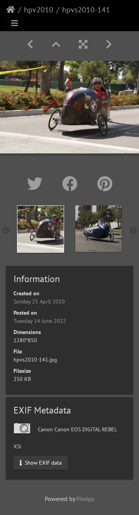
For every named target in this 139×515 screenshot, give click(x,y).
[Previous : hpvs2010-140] (30, 44)
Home (10, 10)
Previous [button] (6, 230)
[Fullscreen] (83, 44)
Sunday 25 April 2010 (39, 301)
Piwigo (85, 499)
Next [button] (133, 230)
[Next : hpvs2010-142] (109, 44)
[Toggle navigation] (14, 23)
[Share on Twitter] (36, 184)
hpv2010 (38, 10)
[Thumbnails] (56, 44)
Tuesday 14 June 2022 (40, 320)
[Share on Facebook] (72, 184)
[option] (41, 229)
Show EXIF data (42, 462)
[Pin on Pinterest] (105, 184)
